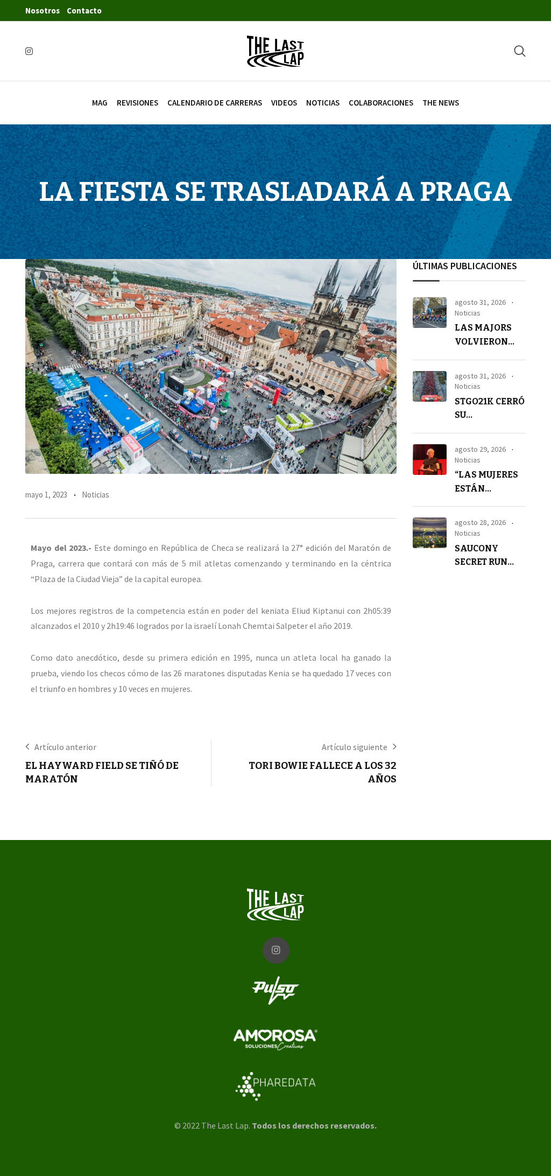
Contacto (84, 10)
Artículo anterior (65, 746)
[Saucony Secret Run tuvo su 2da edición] (430, 532)
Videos (284, 102)
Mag (100, 102)
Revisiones (137, 102)
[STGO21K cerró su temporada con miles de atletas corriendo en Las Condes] (430, 386)
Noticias (323, 102)
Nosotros (42, 10)
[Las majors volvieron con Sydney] (430, 312)
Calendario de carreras (214, 102)
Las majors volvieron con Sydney (483, 341)
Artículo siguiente (354, 746)
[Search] (520, 51)
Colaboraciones (381, 102)
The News (440, 102)
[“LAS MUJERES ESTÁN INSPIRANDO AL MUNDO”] (430, 459)
